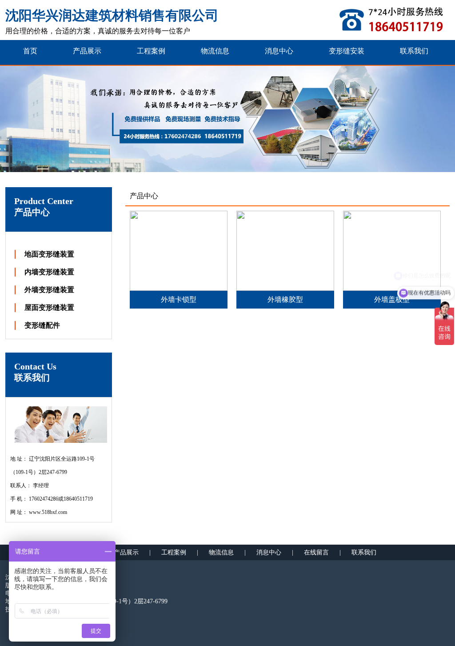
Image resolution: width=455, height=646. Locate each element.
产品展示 (126, 552)
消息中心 (268, 552)
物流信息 (221, 552)
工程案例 (173, 552)
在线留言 (316, 552)
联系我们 (363, 552)
